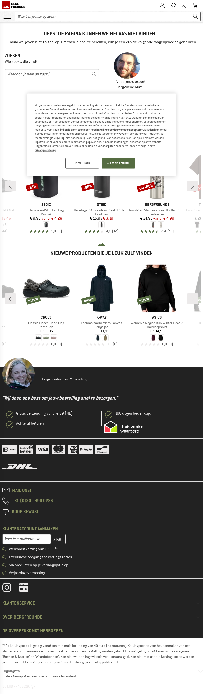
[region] (101, 134)
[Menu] (7, 16)
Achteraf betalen (30, 423)
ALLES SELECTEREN (118, 163)
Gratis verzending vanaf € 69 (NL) (44, 413)
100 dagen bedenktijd (133, 413)
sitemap (17, 676)
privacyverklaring (45, 150)
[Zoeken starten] (196, 16)
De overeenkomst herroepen (33, 630)
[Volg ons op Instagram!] (10, 589)
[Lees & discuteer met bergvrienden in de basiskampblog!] (27, 589)
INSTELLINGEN (82, 163)
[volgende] (192, 186)
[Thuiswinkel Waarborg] (124, 427)
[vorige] (10, 186)
